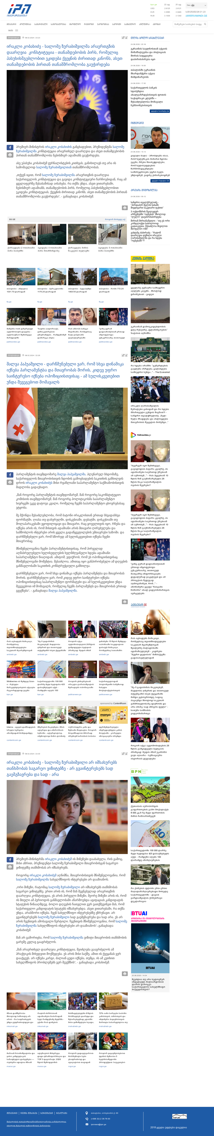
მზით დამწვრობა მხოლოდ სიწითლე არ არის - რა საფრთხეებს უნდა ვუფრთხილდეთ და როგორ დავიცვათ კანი (20, 1019)
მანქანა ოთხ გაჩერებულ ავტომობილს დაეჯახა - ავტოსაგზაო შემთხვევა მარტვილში (20, 333)
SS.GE (12, 219)
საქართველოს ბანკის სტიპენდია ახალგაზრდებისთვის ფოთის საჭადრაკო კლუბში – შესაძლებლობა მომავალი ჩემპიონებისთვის (148, 96)
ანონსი (156, 24)
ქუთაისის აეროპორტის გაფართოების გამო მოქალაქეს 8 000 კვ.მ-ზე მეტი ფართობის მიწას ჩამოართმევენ (150, 811)
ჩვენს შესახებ (29, 1113)
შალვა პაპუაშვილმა (71, 474)
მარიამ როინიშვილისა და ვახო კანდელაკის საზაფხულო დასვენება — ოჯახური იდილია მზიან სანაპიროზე (21, 1059)
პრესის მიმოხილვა (144, 190)
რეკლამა (61, 1113)
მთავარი (11, 24)
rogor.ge (72, 1066)
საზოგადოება (58, 24)
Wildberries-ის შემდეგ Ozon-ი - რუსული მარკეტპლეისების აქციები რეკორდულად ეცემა (21, 686)
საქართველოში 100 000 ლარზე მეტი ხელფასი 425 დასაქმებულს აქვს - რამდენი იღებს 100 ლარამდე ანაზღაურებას (51, 687)
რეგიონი (89, 24)
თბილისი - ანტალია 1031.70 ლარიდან (17, 290)
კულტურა (144, 24)
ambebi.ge (12, 654)
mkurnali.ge (12, 1026)
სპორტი (116, 24)
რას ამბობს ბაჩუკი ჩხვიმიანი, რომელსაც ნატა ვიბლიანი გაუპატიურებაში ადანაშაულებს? (80, 335)
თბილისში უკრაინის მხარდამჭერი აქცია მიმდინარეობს (143, 73)
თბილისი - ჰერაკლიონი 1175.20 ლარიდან (50, 290)
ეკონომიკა (103, 24)
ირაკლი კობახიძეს (39, 482)
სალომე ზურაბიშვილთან (54, 167)
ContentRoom (119, 703)
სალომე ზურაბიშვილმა (58, 175)
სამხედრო (130, 24)
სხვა (10, 30)
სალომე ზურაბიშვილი (64, 887)
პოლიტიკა (25, 24)
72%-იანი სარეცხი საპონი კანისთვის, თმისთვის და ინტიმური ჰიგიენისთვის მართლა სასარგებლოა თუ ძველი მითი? (113, 1019)
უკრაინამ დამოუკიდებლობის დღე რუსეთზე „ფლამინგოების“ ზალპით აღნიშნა (149, 329)
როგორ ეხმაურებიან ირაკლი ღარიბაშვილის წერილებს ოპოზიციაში (81, 684)
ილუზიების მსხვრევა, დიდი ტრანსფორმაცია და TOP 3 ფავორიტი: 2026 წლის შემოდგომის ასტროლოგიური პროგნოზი (51, 1061)
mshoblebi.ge (74, 1026)
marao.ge (11, 1066)
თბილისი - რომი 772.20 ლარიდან (111, 290)
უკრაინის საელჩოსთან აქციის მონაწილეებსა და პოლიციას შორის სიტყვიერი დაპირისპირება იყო (149, 54)
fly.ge (9, 302)
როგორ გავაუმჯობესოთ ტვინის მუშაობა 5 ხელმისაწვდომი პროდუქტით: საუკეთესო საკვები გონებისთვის (112, 1059)
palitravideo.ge (13, 342)
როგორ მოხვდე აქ (115, 219)
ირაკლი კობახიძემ (58, 859)
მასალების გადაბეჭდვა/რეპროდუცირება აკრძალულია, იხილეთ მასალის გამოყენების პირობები (37, 1123)
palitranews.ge (74, 694)
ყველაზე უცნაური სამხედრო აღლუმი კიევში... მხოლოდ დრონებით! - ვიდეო (148, 291)
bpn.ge (153, 5)
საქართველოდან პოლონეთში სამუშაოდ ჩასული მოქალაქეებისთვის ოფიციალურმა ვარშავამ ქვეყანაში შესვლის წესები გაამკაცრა (113, 690)
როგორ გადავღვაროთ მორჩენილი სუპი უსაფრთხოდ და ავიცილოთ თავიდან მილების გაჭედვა (80, 1059)
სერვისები (46, 1113)
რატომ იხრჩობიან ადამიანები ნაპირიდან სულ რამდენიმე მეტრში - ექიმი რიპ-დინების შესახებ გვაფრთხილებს (50, 1019)
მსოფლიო (75, 24)
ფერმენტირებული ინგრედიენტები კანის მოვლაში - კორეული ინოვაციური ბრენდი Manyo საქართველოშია (111, 733)
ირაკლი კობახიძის (58, 147)
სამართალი (40, 24)
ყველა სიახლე (159, 111)
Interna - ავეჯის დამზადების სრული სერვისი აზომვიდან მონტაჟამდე (21, 730)
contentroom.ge (14, 740)
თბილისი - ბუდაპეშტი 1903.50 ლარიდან (79, 290)
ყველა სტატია (159, 181)
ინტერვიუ (137, 123)
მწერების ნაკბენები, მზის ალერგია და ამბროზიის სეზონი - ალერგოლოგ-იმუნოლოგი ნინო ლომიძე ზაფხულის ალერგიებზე (51, 733)
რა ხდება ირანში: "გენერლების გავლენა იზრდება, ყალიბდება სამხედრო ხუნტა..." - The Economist (150, 368)
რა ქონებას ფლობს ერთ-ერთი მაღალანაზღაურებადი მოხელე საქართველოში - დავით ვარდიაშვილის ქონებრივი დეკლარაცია (149, 895)
